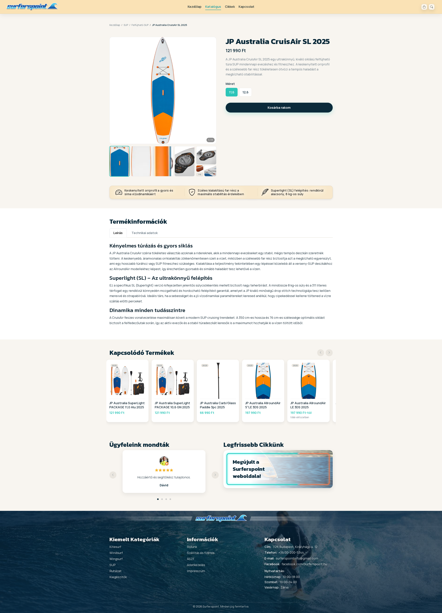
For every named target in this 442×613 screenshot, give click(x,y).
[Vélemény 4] (170, 499)
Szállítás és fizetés (200, 553)
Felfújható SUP (140, 25)
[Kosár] (424, 7)
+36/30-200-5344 (291, 552)
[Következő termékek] (329, 352)
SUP (126, 25)
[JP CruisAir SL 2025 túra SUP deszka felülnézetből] (119, 161)
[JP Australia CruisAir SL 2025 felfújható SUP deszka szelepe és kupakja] (206, 155)
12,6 (245, 92)
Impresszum (196, 571)
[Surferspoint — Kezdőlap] (32, 7)
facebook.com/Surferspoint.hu (304, 564)
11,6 (231, 92)
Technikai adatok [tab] (145, 233)
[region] (221, 391)
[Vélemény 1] (158, 499)
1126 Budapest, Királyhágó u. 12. (295, 547)
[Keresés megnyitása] (432, 7)
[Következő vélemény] (215, 475)
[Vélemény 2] (162, 499)
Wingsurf (116, 559)
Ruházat (115, 571)
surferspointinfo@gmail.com (297, 558)
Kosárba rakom (279, 107)
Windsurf (116, 553)
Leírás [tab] (118, 233)
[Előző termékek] (320, 352)
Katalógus (213, 6)
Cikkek (230, 6)
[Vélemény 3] (166, 499)
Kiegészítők (118, 577)
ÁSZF (190, 559)
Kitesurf (115, 547)
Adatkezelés (196, 565)
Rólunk (192, 547)
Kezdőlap (194, 6)
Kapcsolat (246, 6)
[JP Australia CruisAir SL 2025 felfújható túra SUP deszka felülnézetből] (141, 161)
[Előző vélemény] (113, 475)
